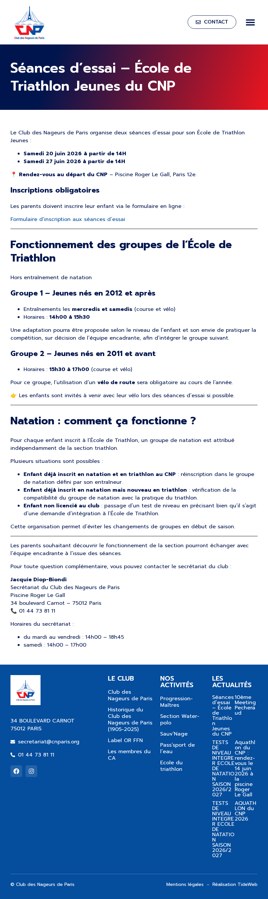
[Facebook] (16, 771)
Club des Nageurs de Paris (130, 695)
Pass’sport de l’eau (177, 748)
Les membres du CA (129, 755)
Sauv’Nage (174, 734)
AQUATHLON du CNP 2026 (245, 811)
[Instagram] (31, 771)
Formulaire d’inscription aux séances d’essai (67, 219)
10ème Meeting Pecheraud (245, 705)
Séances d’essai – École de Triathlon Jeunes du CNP (223, 715)
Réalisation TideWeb (235, 884)
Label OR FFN (125, 740)
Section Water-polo (179, 719)
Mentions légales (185, 884)
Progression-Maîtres (176, 702)
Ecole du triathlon (171, 766)
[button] (250, 22)
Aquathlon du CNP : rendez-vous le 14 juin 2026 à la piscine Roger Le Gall (245, 768)
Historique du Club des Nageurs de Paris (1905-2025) (130, 719)
